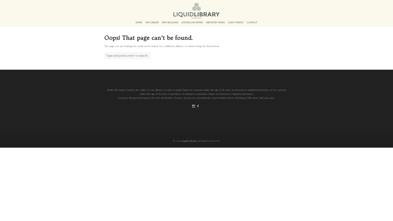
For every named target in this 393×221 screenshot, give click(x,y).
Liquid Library (189, 141)
